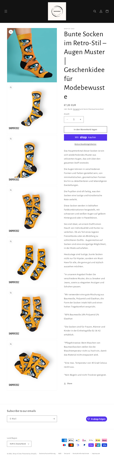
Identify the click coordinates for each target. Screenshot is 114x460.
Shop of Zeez (17, 454)
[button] (6, 11)
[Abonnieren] (54, 418)
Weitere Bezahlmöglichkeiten (85, 144)
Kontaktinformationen (81, 453)
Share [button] (69, 383)
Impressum (96, 453)
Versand (76, 109)
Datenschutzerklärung (47, 453)
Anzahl (66, 114)
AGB (59, 453)
